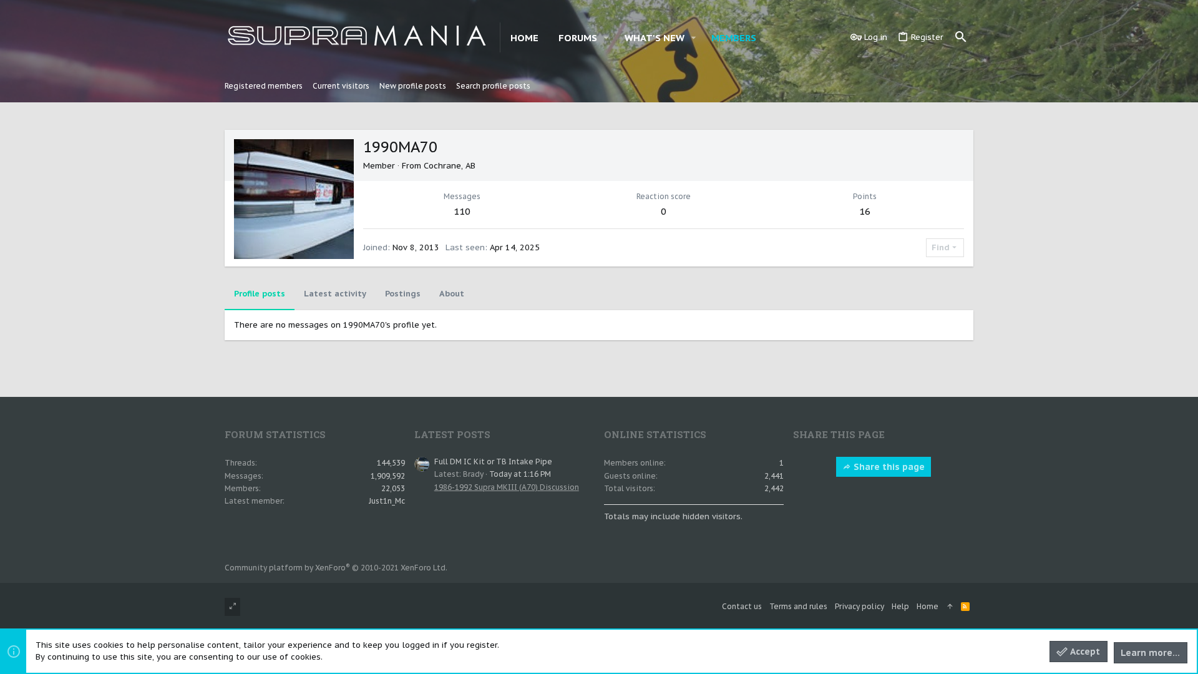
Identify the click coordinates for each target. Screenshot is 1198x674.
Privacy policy (859, 606)
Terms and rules (798, 606)
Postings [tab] (403, 293)
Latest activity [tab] (335, 293)
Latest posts (452, 434)
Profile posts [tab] (259, 293)
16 (864, 211)
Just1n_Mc (387, 501)
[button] (606, 37)
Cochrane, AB (449, 165)
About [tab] (451, 293)
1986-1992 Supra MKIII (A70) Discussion (506, 487)
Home (927, 606)
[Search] (960, 37)
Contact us (742, 606)
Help (900, 606)
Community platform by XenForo (336, 567)
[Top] (949, 607)
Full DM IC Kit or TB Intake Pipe (493, 461)
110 (462, 211)
